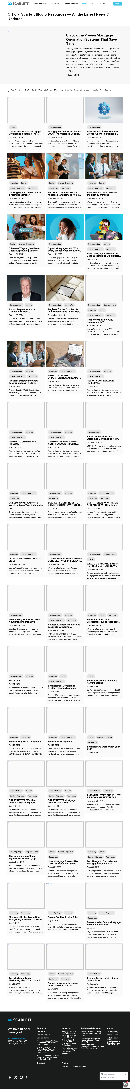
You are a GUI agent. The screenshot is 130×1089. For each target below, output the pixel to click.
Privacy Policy (112, 1032)
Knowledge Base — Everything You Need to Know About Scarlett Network (92, 1046)
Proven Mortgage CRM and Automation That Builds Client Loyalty (47, 1042)
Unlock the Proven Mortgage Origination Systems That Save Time (91, 39)
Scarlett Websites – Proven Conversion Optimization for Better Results (48, 1057)
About (92, 4)
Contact (102, 4)
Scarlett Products (40, 4)
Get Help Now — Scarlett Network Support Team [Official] (91, 1040)
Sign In (117, 4)
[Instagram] (21, 1077)
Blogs (84, 4)
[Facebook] (10, 1077)
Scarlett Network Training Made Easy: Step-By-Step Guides (91, 1033)
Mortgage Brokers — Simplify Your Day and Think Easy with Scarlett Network (69, 1034)
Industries (55, 4)
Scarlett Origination (44, 1035)
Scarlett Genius (43, 1038)
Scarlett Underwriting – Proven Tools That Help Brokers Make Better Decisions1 (46, 1049)
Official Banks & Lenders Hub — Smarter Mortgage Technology (68, 1042)
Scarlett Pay (41, 1032)
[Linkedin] (27, 1077)
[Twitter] (15, 1077)
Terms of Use (112, 1035)
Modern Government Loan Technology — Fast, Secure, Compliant (69, 1050)
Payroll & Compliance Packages (73, 1066)
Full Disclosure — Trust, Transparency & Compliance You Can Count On (114, 1041)
